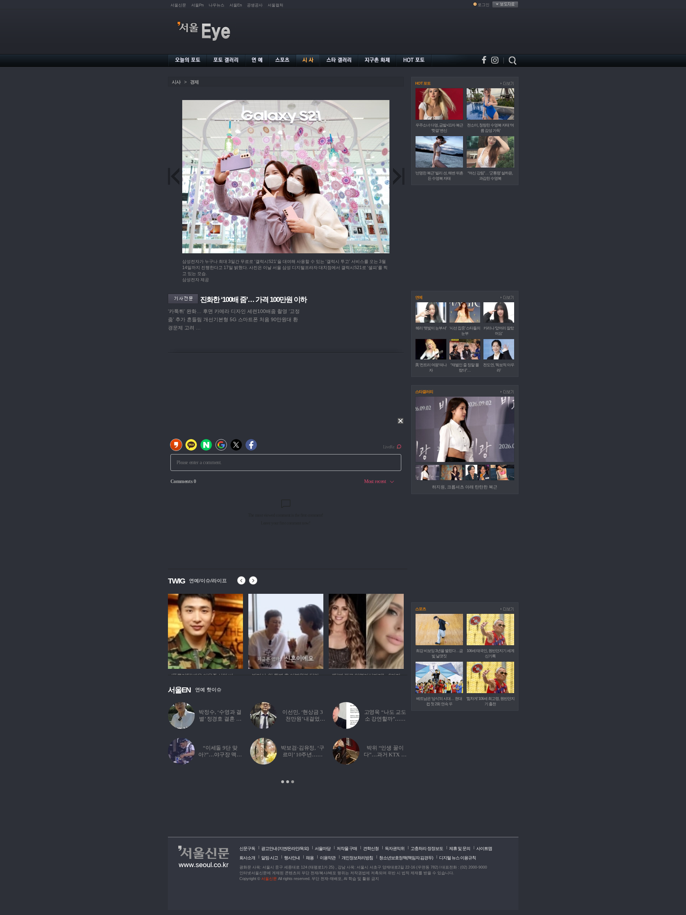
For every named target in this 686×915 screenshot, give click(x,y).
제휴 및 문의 (459, 848)
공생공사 (255, 5)
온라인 (293, 848)
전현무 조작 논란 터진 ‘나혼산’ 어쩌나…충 (385, 718)
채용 (310, 857)
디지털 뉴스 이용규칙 (457, 857)
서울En (235, 5)
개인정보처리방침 (357, 857)
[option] (205, 630)
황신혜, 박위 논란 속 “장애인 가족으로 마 (303, 754)
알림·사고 (269, 857)
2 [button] (287, 781)
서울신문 (178, 5)
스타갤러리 (424, 391)
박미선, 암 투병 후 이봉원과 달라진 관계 (302, 718)
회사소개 (247, 857)
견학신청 (371, 848)
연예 (418, 297)
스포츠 (420, 609)
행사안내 (292, 857)
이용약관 (327, 857)
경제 (194, 82)
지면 (283, 848)
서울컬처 (275, 5)
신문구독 (247, 848)
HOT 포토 (423, 83)
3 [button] (292, 781)
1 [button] (282, 781)
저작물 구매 (347, 848)
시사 (176, 82)
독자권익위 (394, 848)
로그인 (483, 5)
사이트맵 (484, 848)
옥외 (304, 848)
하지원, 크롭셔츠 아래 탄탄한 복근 (464, 486)
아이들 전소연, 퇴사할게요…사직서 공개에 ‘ (385, 754)
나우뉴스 (216, 5)
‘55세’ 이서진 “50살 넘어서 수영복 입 (220, 718)
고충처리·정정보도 (427, 848)
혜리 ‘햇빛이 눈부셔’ (431, 328)
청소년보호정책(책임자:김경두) (406, 857)
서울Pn (197, 5)
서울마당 (322, 848)
